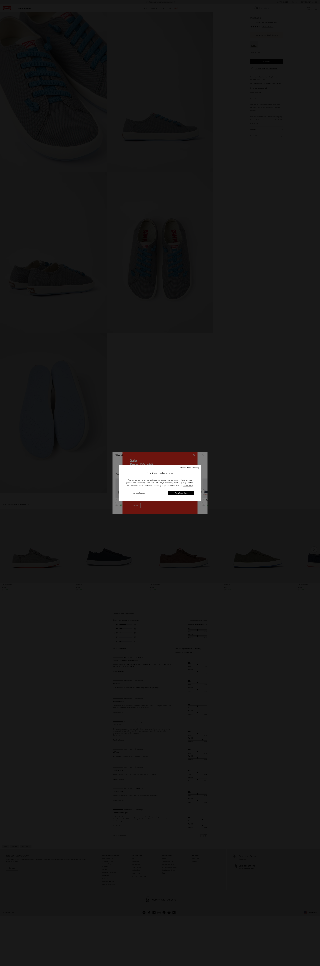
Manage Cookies (139, 493)
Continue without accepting (188, 468)
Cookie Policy (188, 485)
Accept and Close (181, 493)
